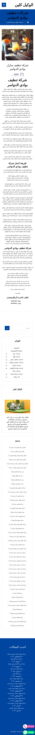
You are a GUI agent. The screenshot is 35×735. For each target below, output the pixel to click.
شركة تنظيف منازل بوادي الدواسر (17, 548)
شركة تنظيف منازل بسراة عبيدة (16, 698)
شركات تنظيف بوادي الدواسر (17, 488)
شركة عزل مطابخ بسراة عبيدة (17, 581)
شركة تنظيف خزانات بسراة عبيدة (16, 693)
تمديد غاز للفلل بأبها (17, 476)
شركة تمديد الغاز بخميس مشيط (16, 664)
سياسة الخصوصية (16, 351)
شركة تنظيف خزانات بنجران (17, 516)
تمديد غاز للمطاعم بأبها (17, 480)
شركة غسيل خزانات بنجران (17, 589)
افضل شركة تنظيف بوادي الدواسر (17, 455)
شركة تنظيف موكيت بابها (16, 678)
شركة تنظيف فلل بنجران (17, 528)
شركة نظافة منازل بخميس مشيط (17, 621)
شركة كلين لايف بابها (17, 597)
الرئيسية (16, 348)
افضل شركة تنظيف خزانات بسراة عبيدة (17, 463)
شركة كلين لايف (17, 593)
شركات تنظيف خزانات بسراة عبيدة (17, 492)
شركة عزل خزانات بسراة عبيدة (17, 573)
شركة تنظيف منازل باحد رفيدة (17, 536)
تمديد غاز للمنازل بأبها (17, 484)
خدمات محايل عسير (16, 359)
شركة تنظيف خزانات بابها (17, 512)
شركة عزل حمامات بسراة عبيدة (17, 569)
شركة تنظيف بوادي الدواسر (17, 508)
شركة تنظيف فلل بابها (17, 520)
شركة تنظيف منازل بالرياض (16, 708)
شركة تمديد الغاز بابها (16, 659)
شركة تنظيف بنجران (17, 504)
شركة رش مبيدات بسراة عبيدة (17, 552)
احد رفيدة (17, 377)
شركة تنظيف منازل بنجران (17, 544)
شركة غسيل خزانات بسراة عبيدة (17, 585)
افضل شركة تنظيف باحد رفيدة (17, 447)
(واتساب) (17, 293)
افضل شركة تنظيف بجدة (17, 451)
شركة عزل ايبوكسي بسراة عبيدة (17, 561)
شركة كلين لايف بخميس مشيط (17, 601)
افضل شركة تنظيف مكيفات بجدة (17, 467)
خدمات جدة (16, 354)
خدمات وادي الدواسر (16, 368)
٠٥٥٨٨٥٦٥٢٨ (13, 301)
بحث (7, 328)
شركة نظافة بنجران (17, 617)
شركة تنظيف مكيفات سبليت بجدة (17, 532)
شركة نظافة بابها (17, 609)
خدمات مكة (16, 371)
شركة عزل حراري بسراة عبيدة (17, 565)
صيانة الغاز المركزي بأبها (17, 625)
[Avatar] (22, 75)
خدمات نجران (16, 365)
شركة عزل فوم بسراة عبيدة (17, 577)
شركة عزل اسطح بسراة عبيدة (17, 557)
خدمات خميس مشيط (16, 362)
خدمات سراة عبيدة (16, 374)
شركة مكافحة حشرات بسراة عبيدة (17, 605)
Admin (16, 74)
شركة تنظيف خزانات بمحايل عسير (16, 703)
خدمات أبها (16, 356)
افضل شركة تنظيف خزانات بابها (17, 459)
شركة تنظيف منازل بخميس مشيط (17, 540)
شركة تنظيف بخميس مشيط (17, 500)
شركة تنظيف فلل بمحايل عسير (17, 524)
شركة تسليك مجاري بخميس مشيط (16, 654)
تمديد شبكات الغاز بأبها (17, 472)
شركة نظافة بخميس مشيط (17, 613)
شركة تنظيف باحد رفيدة (17, 496)
